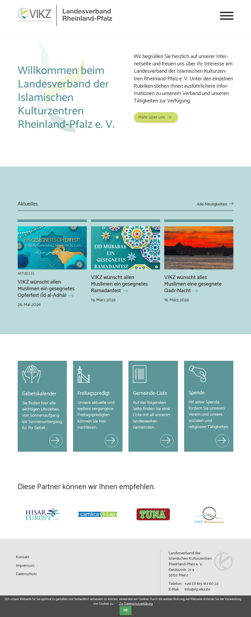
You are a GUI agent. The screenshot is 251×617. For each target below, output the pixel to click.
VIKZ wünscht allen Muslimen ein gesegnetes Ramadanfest (119, 284)
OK (126, 610)
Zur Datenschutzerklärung (136, 603)
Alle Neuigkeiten (212, 204)
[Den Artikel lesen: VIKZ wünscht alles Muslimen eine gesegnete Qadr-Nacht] (198, 248)
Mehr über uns (151, 117)
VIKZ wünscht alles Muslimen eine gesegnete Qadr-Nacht (193, 284)
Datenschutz (26, 574)
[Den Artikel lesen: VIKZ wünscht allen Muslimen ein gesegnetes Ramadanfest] (125, 248)
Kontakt (22, 557)
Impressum (25, 565)
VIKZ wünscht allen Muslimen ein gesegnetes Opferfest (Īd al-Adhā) (46, 289)
